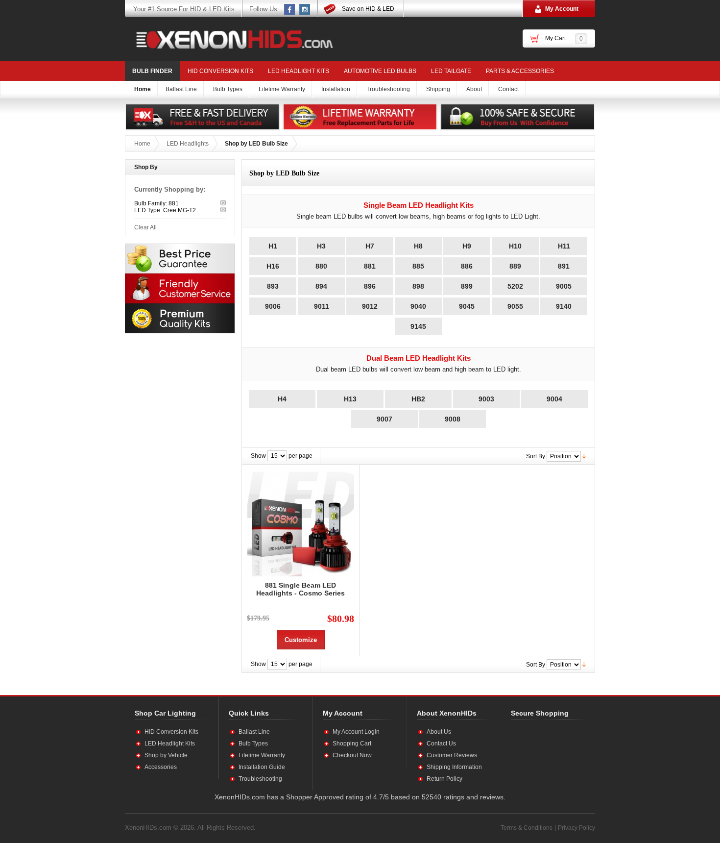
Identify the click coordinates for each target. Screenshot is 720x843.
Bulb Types (253, 743)
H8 (418, 246)
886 (467, 266)
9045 (467, 306)
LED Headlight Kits (298, 71)
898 (418, 286)
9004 (554, 399)
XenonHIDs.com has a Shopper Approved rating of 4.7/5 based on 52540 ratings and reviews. (360, 797)
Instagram (305, 9)
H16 (272, 266)
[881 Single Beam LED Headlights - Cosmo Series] (300, 523)
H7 (369, 246)
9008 (452, 419)
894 (321, 286)
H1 (272, 246)
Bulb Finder (152, 71)
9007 (384, 419)
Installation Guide (262, 767)
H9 (466, 246)
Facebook (290, 9)
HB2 (418, 399)
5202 (515, 286)
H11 (564, 246)
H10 (515, 246)
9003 (486, 399)
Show (258, 455)
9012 (370, 306)
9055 (515, 306)
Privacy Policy (576, 827)
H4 (282, 399)
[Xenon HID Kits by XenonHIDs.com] (230, 39)
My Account (561, 8)
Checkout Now (352, 755)
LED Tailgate (451, 71)
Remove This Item (223, 202)
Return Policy (444, 778)
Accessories (160, 767)
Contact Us (441, 743)
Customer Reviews (452, 755)
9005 (564, 286)
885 (418, 266)
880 (321, 266)
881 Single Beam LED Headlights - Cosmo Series (300, 589)
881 (370, 266)
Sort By (535, 456)
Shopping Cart (352, 743)
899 (467, 286)
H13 (350, 399)
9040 (418, 306)
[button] (542, 755)
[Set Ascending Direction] (584, 456)
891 (564, 266)
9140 (564, 306)
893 (273, 286)
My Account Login (356, 731)
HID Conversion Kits (220, 71)
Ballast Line (254, 731)
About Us (439, 731)
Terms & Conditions (526, 827)
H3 (321, 246)
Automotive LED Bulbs (380, 71)
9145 (418, 326)
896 (370, 286)
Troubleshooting (260, 778)
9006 (273, 306)
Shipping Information (454, 767)
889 (515, 266)
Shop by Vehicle (166, 755)
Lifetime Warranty (262, 755)
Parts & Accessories (520, 71)
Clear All (145, 227)
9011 (321, 306)
